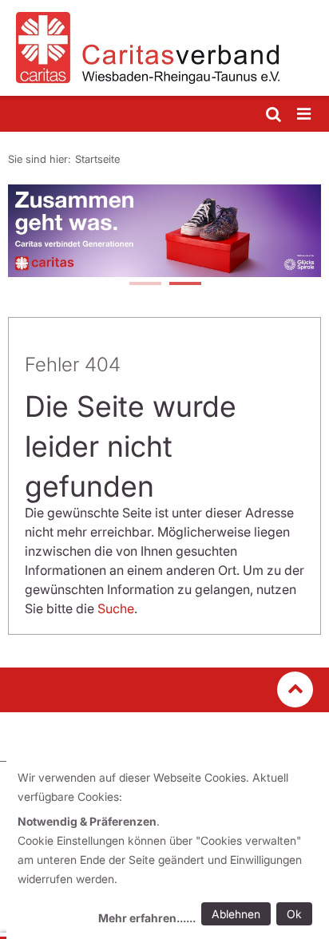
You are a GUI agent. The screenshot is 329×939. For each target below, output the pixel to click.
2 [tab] (184, 285)
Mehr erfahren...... (147, 918)
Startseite (97, 159)
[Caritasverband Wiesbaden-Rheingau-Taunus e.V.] (164, 48)
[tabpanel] (164, 230)
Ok (294, 914)
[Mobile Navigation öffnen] (305, 114)
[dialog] (167, 850)
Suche (115, 608)
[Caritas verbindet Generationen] (164, 230)
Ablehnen (236, 914)
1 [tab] (145, 285)
